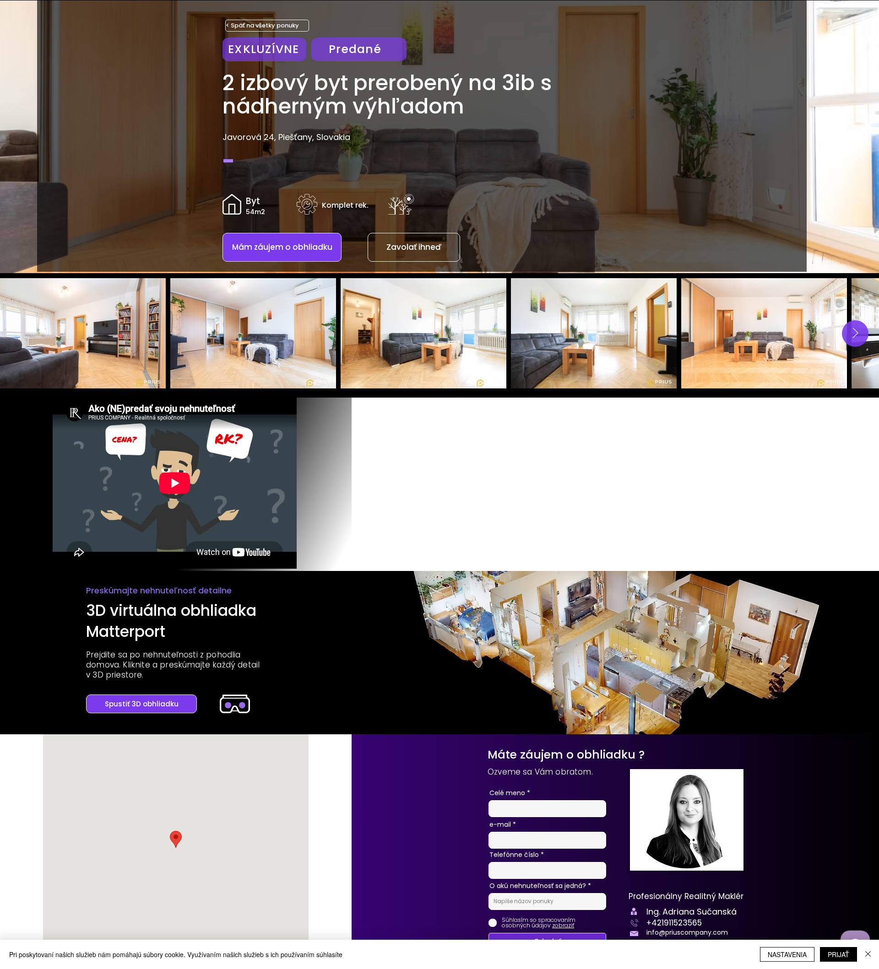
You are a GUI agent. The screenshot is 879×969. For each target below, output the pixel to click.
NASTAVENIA (787, 954)
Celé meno (507, 793)
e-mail (500, 824)
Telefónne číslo (514, 854)
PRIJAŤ (838, 954)
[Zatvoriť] (868, 954)
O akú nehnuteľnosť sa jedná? (538, 886)
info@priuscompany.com (687, 932)
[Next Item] (855, 333)
